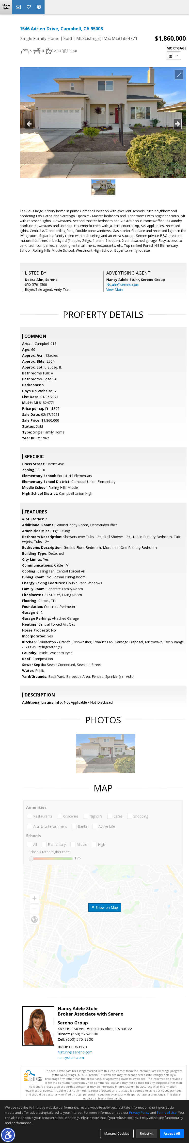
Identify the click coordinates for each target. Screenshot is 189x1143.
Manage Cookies (116, 1133)
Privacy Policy (139, 1112)
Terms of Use (167, 1112)
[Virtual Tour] (40, 7)
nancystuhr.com (71, 1057)
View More (114, 289)
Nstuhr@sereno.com (122, 284)
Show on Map (106, 907)
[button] (8, 1135)
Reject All (146, 1133)
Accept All (172, 1133)
